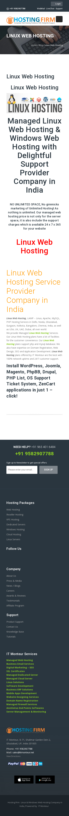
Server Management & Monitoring (26, 711)
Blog (41, 45)
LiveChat (50, 9)
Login (57, 4)
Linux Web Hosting (35, 87)
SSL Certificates (15, 671)
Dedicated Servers (15, 524)
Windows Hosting (15, 529)
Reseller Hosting (14, 514)
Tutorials (11, 636)
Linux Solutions (15, 682)
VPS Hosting (12, 519)
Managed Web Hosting (19, 660)
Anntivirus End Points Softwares (25, 707)
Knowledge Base (15, 631)
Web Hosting (13, 509)
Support (59, 9)
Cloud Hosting (13, 534)
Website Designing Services (22, 696)
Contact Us (12, 626)
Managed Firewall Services (21, 704)
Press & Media (14, 580)
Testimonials (13, 600)
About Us (11, 575)
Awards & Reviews (16, 595)
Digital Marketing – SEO (20, 667)
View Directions (13, 756)
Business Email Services (20, 663)
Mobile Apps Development (21, 693)
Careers (10, 590)
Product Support (14, 621)
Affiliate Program (15, 605)
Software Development (19, 685)
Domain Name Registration (22, 700)
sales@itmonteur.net (23, 752)
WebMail (41, 9)
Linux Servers (13, 539)
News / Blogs (13, 585)
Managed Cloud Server (19, 678)
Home (34, 45)
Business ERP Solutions (19, 689)
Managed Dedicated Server (22, 674)
